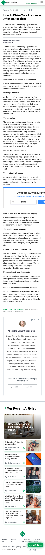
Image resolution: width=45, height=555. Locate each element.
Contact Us (14, 540)
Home (5, 309)
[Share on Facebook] (30, 10)
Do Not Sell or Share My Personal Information (31, 540)
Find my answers (18, 309)
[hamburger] (41, 2)
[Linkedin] (38, 319)
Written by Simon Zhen (11, 41)
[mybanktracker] (8, 2)
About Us (4, 540)
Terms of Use (6, 547)
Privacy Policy (16, 547)
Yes (16, 387)
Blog (10, 309)
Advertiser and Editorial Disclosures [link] (31, 2)
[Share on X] (24, 10)
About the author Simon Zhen (21, 331)
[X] (30, 549)
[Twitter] (32, 319)
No (31, 387)
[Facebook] (35, 319)
